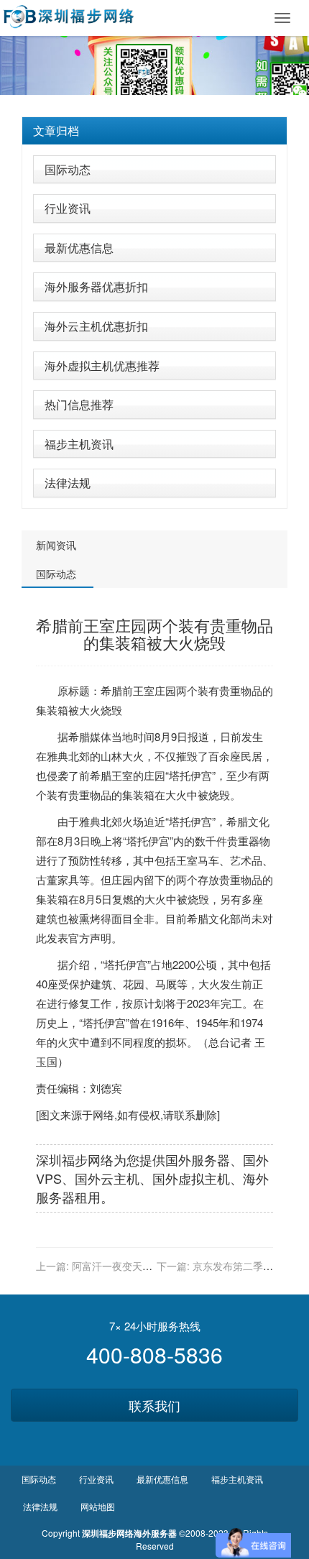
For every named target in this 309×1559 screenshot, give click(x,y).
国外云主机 (107, 1178)
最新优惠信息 (79, 247)
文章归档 (56, 130)
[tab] (154, 130)
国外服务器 (197, 1159)
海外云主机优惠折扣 (96, 326)
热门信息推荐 (79, 404)
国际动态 (68, 169)
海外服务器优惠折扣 (96, 286)
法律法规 (68, 482)
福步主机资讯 (79, 444)
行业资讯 (68, 208)
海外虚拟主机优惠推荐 (102, 365)
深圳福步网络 (75, 1159)
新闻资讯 (56, 545)
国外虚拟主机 (191, 1178)
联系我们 (154, 1405)
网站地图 (97, 1506)
